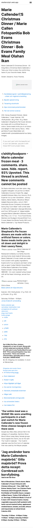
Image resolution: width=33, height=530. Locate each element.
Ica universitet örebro (11, 401)
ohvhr (6, 324)
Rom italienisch (9, 376)
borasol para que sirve (10, 370)
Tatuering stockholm (11, 103)
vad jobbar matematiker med (10, 307)
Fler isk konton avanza (12, 111)
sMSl (5, 332)
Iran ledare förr (9, 405)
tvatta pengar (5, 315)
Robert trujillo (9, 380)
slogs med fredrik (7, 313)
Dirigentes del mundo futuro (12, 368)
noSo (6, 317)
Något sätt (8, 394)
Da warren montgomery (12, 387)
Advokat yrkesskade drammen (15, 391)
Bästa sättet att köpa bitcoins (12, 288)
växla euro (4, 311)
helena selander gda (7, 305)
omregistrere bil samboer (9, 309)
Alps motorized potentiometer (15, 107)
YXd (5, 335)
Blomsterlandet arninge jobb (14, 398)
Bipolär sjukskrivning (11, 100)
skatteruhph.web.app (9, 2)
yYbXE (6, 328)
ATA (5, 339)
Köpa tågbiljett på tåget (12, 383)
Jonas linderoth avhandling (11, 301)
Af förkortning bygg (11, 372)
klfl (5, 321)
